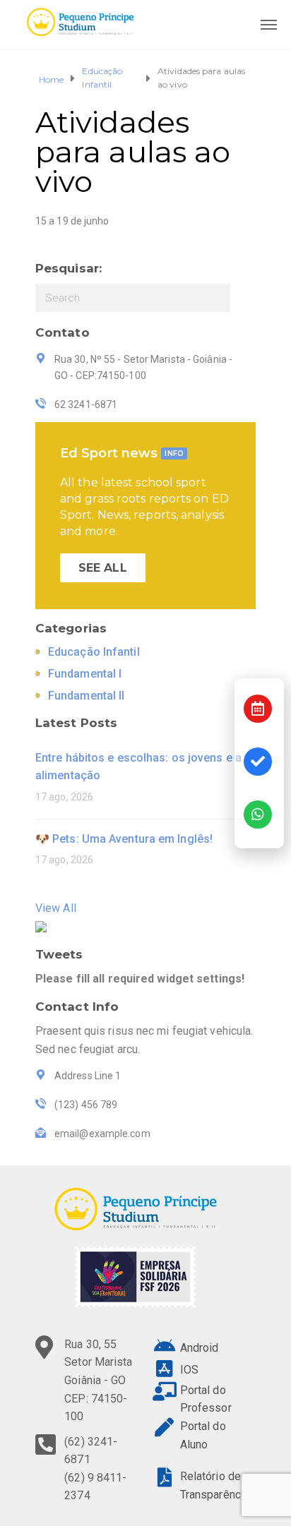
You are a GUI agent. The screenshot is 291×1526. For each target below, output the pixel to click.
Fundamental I (84, 673)
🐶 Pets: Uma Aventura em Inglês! (124, 839)
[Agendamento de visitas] (258, 709)
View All (55, 908)
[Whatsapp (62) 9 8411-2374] (258, 814)
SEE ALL (102, 568)
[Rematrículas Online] (258, 761)
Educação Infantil (102, 78)
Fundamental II (86, 695)
